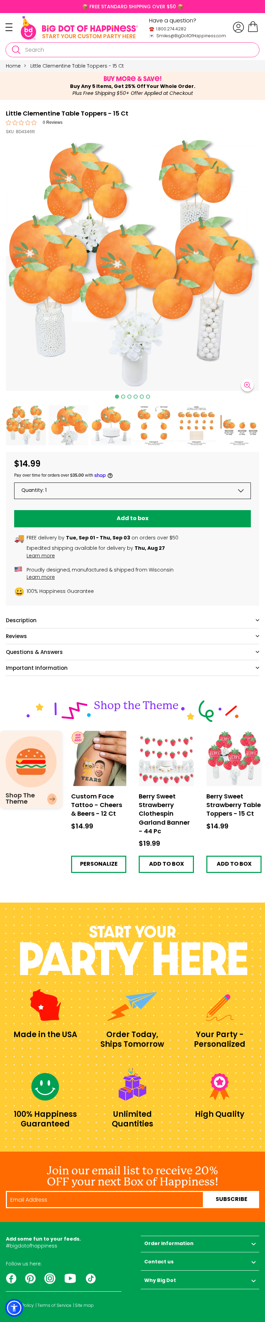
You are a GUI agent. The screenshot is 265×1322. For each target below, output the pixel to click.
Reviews (16, 636)
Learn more (41, 555)
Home (13, 65)
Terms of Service (54, 1305)
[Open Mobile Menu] (13, 27)
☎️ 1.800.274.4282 (167, 29)
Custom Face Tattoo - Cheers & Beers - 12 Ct (98, 736)
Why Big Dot (160, 1280)
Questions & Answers (34, 652)
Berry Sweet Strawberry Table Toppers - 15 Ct (226, 738)
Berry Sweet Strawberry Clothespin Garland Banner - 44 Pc (166, 741)
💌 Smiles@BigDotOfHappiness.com (187, 36)
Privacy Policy (20, 1305)
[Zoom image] (247, 385)
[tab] (117, 397)
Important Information (37, 668)
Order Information (169, 1243)
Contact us (159, 1262)
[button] (26, 425)
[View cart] (253, 31)
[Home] (79, 28)
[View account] (238, 27)
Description (21, 620)
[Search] (15, 49)
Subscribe (231, 1199)
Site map (84, 1305)
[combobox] (132, 49)
